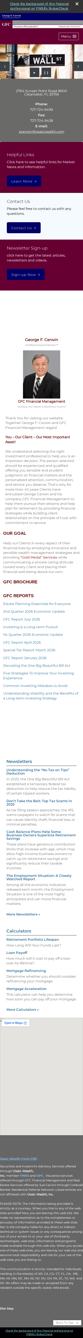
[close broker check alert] (77, 4)
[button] (69, 36)
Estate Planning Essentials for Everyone (37, 604)
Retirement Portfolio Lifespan (32, 940)
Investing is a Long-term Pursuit (30, 627)
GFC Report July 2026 (21, 619)
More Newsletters (23, 914)
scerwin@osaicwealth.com (41, 132)
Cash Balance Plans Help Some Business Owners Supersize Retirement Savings (41, 835)
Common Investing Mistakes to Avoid (35, 686)
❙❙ (46, 72)
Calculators (18, 931)
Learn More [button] (22, 181)
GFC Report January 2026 (25, 658)
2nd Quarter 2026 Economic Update (34, 611)
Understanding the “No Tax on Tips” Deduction (37, 771)
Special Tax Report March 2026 (29, 650)
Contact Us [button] (21, 228)
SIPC (39, 1176)
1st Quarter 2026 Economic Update (33, 635)
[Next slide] (78, 66)
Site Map (7, 1308)
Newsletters (19, 761)
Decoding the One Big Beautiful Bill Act (36, 666)
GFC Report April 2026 (22, 642)
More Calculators (22, 1010)
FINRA (24, 1176)
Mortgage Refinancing (26, 971)
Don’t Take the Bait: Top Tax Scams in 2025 (39, 802)
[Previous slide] (5, 66)
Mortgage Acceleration (26, 989)
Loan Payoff (16, 953)
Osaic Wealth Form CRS (18, 1159)
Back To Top (65, 1322)
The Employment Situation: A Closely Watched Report (39, 877)
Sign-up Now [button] (23, 275)
